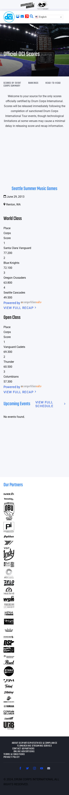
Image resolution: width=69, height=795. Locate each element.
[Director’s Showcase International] (9, 644)
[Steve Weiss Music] (9, 637)
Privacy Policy (12, 757)
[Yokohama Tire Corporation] (9, 544)
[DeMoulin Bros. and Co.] (9, 494)
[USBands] (9, 719)
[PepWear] (9, 537)
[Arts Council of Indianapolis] (9, 577)
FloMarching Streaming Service (34, 746)
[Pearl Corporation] (9, 663)
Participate (28, 743)
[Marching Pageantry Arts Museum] (9, 615)
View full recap (18, 308)
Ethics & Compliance (46, 743)
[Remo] (9, 631)
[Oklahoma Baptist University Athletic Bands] (9, 519)
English (42, 17)
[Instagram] (34, 768)
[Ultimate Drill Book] (9, 728)
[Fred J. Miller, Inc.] (9, 681)
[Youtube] (41, 768)
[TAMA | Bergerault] (9, 675)
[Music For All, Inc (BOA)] (9, 593)
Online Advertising (24, 751)
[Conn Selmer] (9, 713)
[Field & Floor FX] (9, 651)
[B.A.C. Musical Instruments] (9, 566)
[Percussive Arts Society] (9, 608)
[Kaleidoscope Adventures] (9, 657)
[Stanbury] (9, 693)
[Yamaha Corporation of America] (9, 707)
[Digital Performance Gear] (9, 624)
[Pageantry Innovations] (9, 531)
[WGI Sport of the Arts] (9, 600)
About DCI (17, 743)
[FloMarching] (9, 584)
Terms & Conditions (14, 754)
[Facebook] (20, 768)
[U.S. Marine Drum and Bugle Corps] (9, 701)
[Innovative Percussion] (9, 499)
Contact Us (18, 748)
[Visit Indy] (9, 559)
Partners (29, 748)
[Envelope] (48, 768)
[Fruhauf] (9, 688)
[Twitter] (27, 768)
